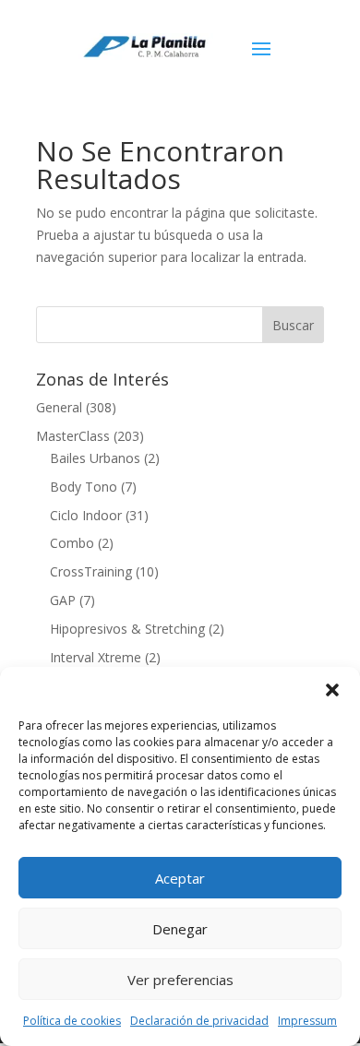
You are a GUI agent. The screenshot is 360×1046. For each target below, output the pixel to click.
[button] (332, 690)
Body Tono (83, 486)
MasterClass (73, 436)
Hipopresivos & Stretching (127, 628)
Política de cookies (72, 1020)
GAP (63, 600)
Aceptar (180, 878)
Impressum (307, 1020)
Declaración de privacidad (199, 1020)
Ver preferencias (180, 979)
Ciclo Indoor (86, 515)
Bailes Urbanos (95, 458)
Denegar (180, 929)
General (59, 407)
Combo (72, 543)
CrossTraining (91, 571)
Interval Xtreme (95, 657)
